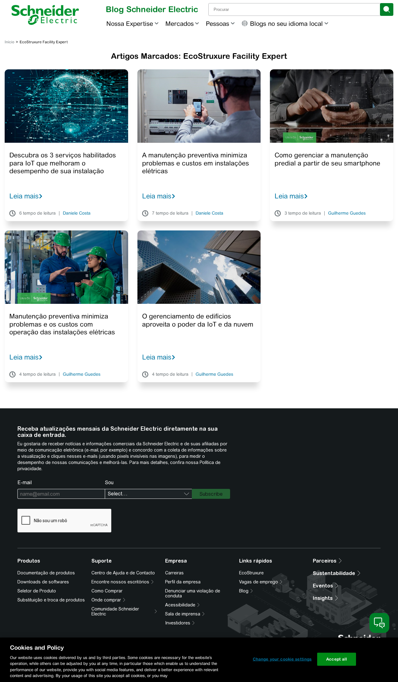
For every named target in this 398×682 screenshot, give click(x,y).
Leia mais (24, 196)
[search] (386, 9)
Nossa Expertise (129, 23)
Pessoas (217, 23)
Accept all (336, 659)
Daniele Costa (76, 213)
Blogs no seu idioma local (286, 23)
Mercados (179, 23)
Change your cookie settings (282, 659)
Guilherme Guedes (347, 213)
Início (9, 42)
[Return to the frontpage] (45, 15)
